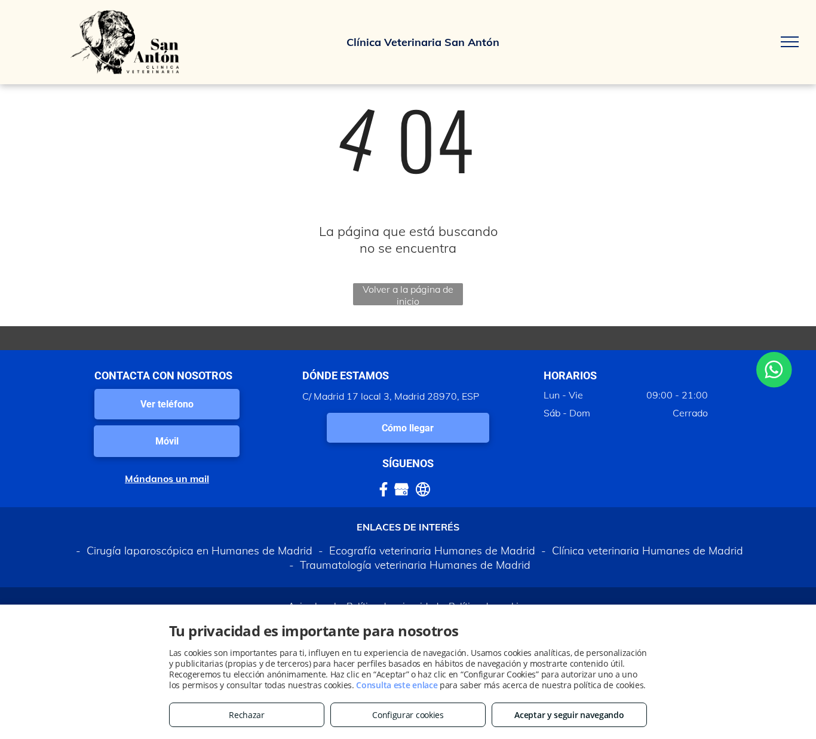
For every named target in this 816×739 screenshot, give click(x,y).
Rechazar (247, 714)
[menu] (789, 41)
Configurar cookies (408, 714)
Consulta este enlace (396, 685)
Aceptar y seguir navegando (569, 714)
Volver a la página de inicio (408, 294)
